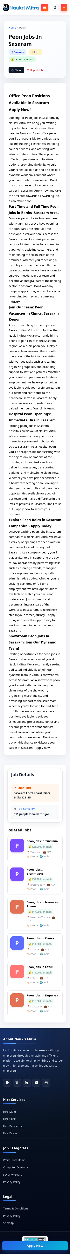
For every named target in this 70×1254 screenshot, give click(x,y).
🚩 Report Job (35, 70)
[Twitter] (17, 1083)
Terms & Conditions (15, 1208)
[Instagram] (46, 1083)
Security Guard (12, 1174)
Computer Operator (15, 1167)
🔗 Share (16, 70)
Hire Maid (9, 1111)
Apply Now (35, 1246)
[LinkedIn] (27, 1083)
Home (12, 27)
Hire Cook (9, 1119)
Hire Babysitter (12, 1126)
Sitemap (8, 1223)
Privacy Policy (11, 1182)
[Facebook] (7, 1083)
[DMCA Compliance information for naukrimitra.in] (35, 1239)
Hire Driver (10, 1133)
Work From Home (14, 1160)
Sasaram (19, 52)
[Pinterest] (36, 1083)
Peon (37, 52)
